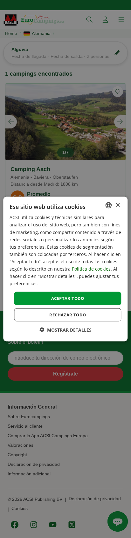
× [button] (117, 205)
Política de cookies (91, 269)
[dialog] (65, 269)
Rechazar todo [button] (67, 314)
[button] (65, 329)
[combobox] (109, 205)
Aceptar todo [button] (67, 298)
